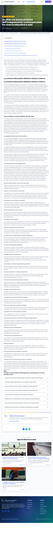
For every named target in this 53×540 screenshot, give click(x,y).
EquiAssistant (29, 504)
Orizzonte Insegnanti (7, 28)
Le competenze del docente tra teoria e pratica (12, 48)
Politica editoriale (43, 506)
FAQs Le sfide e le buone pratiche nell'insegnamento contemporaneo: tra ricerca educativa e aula (21, 55)
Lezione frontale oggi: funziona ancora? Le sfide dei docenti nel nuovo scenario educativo (13, 458)
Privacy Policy (43, 509)
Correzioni (42, 508)
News (19, 1)
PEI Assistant (29, 502)
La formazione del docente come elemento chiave (13, 50)
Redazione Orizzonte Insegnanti (17, 416)
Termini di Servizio (43, 511)
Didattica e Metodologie (8, 16)
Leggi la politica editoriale (14, 421)
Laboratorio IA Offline (31, 1)
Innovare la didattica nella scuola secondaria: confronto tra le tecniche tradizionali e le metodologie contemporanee (39, 458)
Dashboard (29, 506)
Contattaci (42, 502)
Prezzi (23, 1)
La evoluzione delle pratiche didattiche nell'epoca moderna (15, 41)
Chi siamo (42, 504)
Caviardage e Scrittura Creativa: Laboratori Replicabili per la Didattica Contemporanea (13, 483)
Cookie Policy (42, 513)
